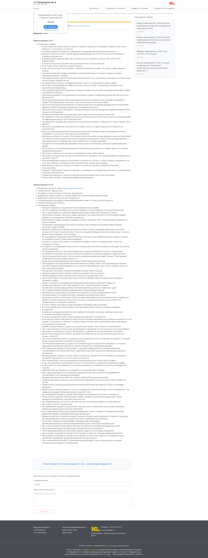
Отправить (44, 511)
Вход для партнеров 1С (42, 527)
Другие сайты (67, 532)
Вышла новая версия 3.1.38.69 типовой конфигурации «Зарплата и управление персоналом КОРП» (154, 26)
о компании (94, 550)
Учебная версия (39, 530)
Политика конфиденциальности (74, 527)
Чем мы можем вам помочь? (43, 490)
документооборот (74, 188)
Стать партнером (39, 532)
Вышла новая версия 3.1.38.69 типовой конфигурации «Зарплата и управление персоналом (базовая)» (154, 40)
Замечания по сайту (69, 530)
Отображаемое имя (40, 480)
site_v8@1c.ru (110, 530)
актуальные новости (81, 26)
